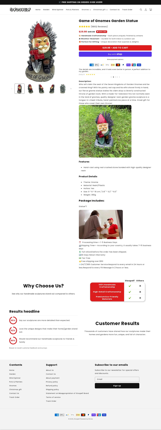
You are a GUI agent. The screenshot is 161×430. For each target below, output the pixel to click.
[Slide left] (11, 88)
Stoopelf (77, 419)
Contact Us (14, 393)
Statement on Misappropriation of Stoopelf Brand (67, 393)
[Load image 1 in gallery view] (19, 88)
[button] (86, 9)
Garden (12, 374)
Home (11, 370)
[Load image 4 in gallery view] (52, 88)
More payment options (115, 59)
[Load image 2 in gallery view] (30, 88)
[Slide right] (71, 88)
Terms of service (53, 397)
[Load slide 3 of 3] (117, 77)
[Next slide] (119, 77)
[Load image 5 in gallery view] (63, 88)
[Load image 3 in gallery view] (41, 88)
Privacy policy (52, 382)
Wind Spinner (15, 378)
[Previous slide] (111, 77)
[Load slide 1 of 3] (113, 77)
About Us (50, 370)
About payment (52, 378)
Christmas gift (15, 389)
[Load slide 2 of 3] (115, 77)
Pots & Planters (15, 382)
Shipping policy (52, 389)
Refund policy (52, 386)
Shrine (90, 419)
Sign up (117, 385)
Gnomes (13, 386)
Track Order (14, 397)
